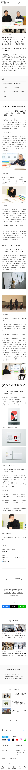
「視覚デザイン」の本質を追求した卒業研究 (14, 92)
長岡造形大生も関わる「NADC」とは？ (13, 83)
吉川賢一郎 (4, 551)
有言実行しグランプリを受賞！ (11, 87)
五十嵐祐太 (6, 561)
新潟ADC (20, 592)
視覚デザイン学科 (14, 595)
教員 (14, 592)
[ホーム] (2, 730)
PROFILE (6, 96)
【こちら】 (4, 539)
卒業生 (15, 589)
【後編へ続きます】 (6, 533)
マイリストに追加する (15, 578)
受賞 (21, 589)
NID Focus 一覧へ (14, 720)
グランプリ (8, 589)
